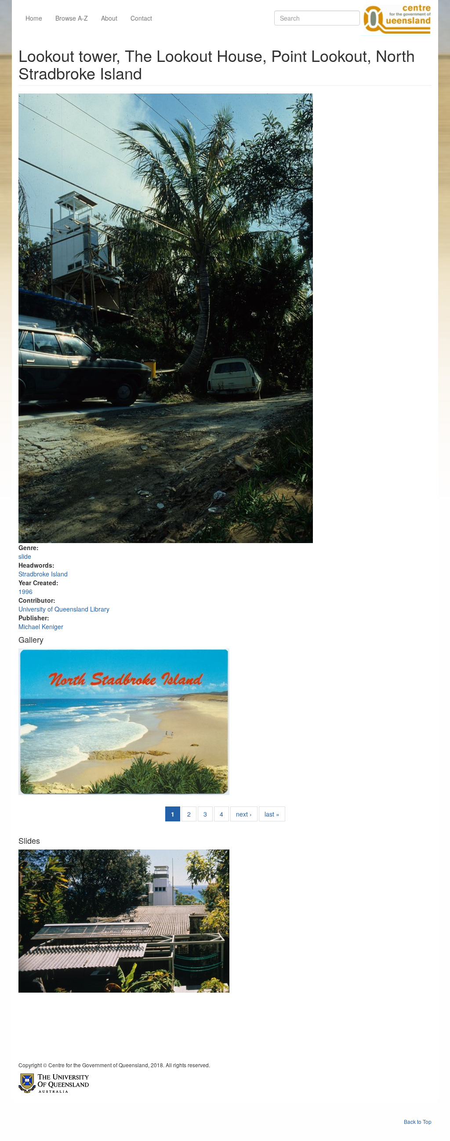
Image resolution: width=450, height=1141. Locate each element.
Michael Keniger (40, 626)
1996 (25, 591)
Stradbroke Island (43, 573)
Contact (141, 18)
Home (33, 18)
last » (272, 814)
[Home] (395, 18)
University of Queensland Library (63, 609)
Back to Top (418, 1121)
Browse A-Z (71, 18)
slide (24, 556)
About (109, 18)
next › (244, 814)
